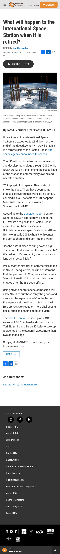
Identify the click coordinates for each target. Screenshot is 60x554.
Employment (12, 440)
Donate (50, 4)
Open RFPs (11, 513)
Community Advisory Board (19, 466)
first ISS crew (16, 318)
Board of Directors (15, 500)
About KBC (11, 493)
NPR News (11, 354)
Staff (8, 446)
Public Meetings (14, 473)
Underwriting (12, 460)
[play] (5, 550)
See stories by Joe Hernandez (20, 384)
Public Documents (15, 480)
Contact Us (11, 453)
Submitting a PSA (14, 506)
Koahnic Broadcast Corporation (21, 486)
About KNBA (12, 433)
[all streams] (56, 550)
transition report (33, 213)
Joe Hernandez (20, 48)
